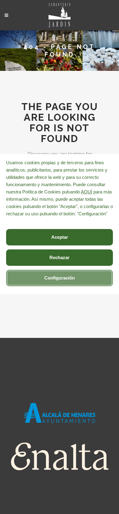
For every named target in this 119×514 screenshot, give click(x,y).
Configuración (59, 277)
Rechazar (59, 257)
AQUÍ (86, 191)
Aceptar (59, 237)
